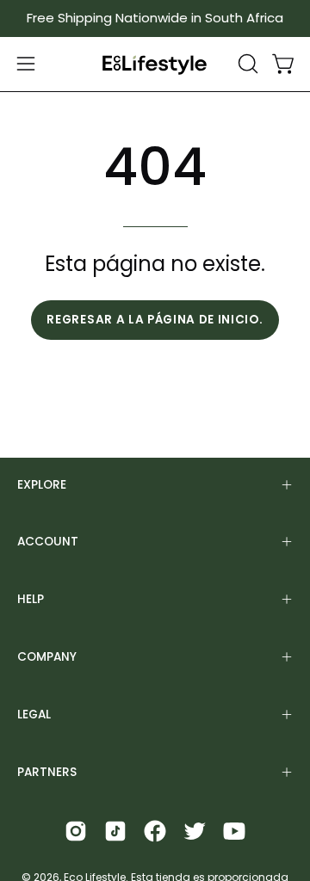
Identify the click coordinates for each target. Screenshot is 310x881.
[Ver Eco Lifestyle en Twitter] (195, 831)
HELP (30, 599)
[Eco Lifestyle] (155, 64)
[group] (155, 18)
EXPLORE (41, 485)
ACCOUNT (47, 541)
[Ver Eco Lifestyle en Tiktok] (115, 831)
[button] (246, 64)
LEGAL (34, 714)
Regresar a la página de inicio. (154, 319)
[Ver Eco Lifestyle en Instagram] (76, 831)
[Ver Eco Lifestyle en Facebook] (155, 831)
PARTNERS (47, 772)
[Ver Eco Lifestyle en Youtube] (234, 831)
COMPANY (47, 657)
